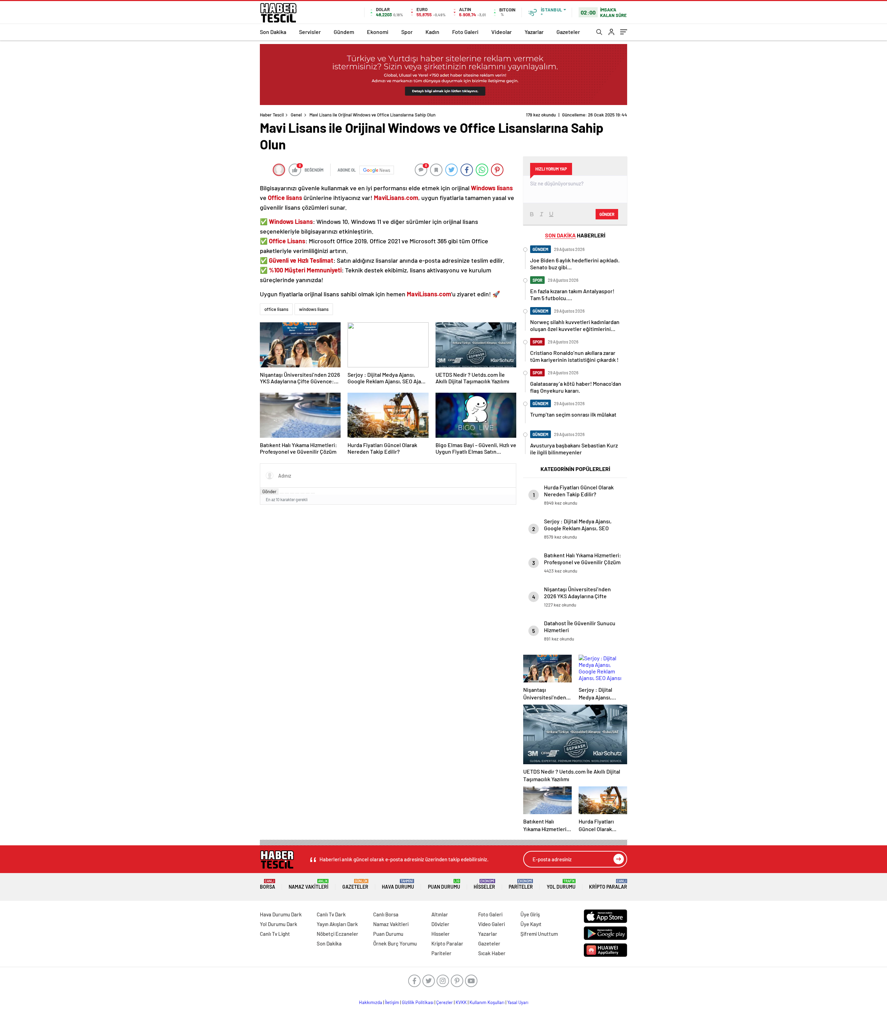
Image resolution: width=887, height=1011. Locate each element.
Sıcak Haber (492, 953)
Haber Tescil (272, 114)
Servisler (310, 31)
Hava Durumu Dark (281, 914)
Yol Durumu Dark (278, 924)
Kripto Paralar (608, 884)
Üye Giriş (530, 914)
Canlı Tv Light (275, 934)
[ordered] (297, 493)
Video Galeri (491, 924)
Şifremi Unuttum (539, 934)
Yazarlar (534, 31)
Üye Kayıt (531, 924)
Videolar (501, 31)
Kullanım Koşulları (486, 1002)
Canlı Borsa (385, 914)
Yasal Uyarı (517, 1002)
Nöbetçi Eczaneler (337, 934)
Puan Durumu (444, 884)
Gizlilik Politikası (417, 1002)
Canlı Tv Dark (331, 914)
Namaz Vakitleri (308, 884)
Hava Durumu (398, 884)
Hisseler (484, 884)
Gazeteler (568, 31)
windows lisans (313, 309)
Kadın (432, 31)
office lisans (276, 309)
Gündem (344, 31)
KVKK (461, 1002)
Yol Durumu (561, 884)
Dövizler (440, 924)
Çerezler (444, 1002)
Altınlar (439, 914)
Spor (407, 31)
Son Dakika (273, 31)
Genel (296, 114)
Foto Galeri (465, 31)
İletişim (392, 1002)
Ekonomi (377, 31)
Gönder (269, 491)
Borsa (267, 884)
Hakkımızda (370, 1002)
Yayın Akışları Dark (337, 924)
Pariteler (521, 884)
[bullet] (302, 493)
